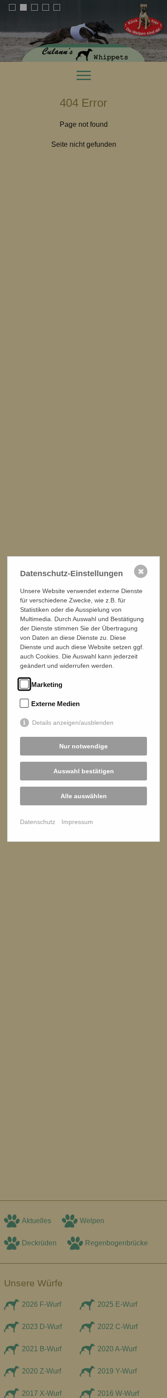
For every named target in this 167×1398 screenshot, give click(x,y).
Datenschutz (37, 821)
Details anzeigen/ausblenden (73, 722)
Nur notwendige (83, 746)
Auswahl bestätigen (83, 771)
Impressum (77, 821)
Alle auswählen (84, 796)
